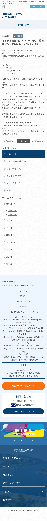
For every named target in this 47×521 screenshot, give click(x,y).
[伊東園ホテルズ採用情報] (23, 430)
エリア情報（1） (13, 183)
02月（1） (12, 214)
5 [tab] (29, 440)
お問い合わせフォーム (23, 411)
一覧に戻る (23, 141)
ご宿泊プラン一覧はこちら (22, 386)
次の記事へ (36, 141)
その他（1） (11, 190)
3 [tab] (21, 440)
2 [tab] (17, 440)
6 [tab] (33, 440)
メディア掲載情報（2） (16, 161)
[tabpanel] (23, 430)
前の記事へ (10, 141)
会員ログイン (37, 7)
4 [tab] (25, 440)
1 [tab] (14, 440)
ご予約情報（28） (14, 168)
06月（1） (12, 210)
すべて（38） (12, 154)
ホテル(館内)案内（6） (16, 176)
